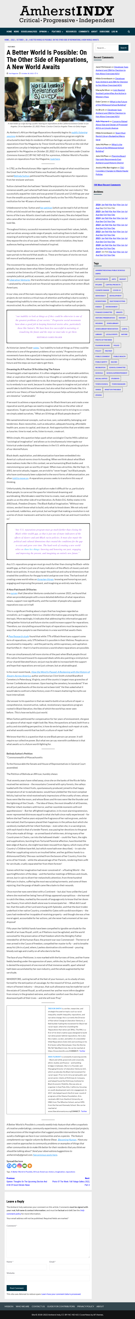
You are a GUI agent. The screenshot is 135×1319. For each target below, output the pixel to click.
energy (98, 307)
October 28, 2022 (27, 73)
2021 (98, 238)
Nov (109, 214)
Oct (105, 214)
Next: (71, 1181)
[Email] (24, 1166)
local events (111, 334)
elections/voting (117, 301)
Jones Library (113, 323)
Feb (106, 204)
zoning (98, 395)
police (116, 345)
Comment (12, 1225)
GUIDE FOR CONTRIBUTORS (61, 1306)
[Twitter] (14, 1166)
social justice (101, 378)
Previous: (27, 1181)
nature (124, 334)
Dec (113, 214)
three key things (31, 549)
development (115, 296)
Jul (126, 204)
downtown (100, 301)
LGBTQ (124, 329)
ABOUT (94, 31)
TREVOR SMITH (54, 1008)
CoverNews (85, 1314)
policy (98, 351)
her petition (46, 207)
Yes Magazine (13, 73)
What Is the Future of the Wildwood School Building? (110, 147)
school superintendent (117, 373)
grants (119, 312)
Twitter (82, 1051)
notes (36, 347)
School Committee (117, 367)
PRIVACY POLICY (85, 1306)
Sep (101, 214)
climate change (102, 290)
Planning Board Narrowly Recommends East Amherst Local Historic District (111, 159)
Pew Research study (19, 636)
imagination (60, 1172)
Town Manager (118, 384)
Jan (103, 204)
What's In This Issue (113, 390)
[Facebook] (9, 1166)
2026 (98, 204)
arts (114, 279)
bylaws (98, 285)
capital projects (113, 285)
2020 (98, 245)
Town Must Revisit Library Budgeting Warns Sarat (111, 136)
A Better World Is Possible (21, 1172)
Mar (110, 204)
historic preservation (105, 318)
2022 (98, 231)
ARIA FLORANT (54, 1057)
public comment (102, 356)
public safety (101, 362)
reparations (70, 1172)
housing (99, 323)
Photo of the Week (103, 340)
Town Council (101, 384)
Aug (97, 208)
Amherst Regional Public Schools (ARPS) (110, 272)
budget (123, 279)
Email (52, 1261)
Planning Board (102, 345)
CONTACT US (38, 1306)
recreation (100, 367)
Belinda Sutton (21, 175)
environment (111, 307)
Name (10, 1261)
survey (14, 593)
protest (108, 351)
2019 (98, 251)
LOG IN (114, 31)
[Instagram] (19, 1166)
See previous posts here (45, 1154)
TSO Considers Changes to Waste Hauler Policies (112, 170)
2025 (98, 211)
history (51, 1172)
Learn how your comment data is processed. (61, 1294)
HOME (9, 31)
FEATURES (56, 31)
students (115, 378)
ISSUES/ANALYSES (29, 31)
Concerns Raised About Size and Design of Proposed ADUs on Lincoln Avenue (111, 124)
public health (120, 356)
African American (40, 1172)
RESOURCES (71, 31)
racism (114, 362)
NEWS (16, 31)
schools (99, 373)
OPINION (43, 31)
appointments (101, 279)
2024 (98, 218)
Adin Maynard (102, 121)
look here (55, 158)
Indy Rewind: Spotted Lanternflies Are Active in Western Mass (111, 93)
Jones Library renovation (106, 329)
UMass (98, 390)
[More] (29, 1166)
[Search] (129, 31)
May (119, 204)
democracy (100, 296)
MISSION (9, 1306)
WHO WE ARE (22, 1306)
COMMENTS (84, 31)
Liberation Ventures (19, 279)
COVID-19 (117, 290)
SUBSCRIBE (105, 31)
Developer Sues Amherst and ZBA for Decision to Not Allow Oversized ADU (112, 70)
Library (98, 334)
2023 (98, 224)
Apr (114, 204)
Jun (122, 204)
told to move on (20, 478)
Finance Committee (103, 312)
